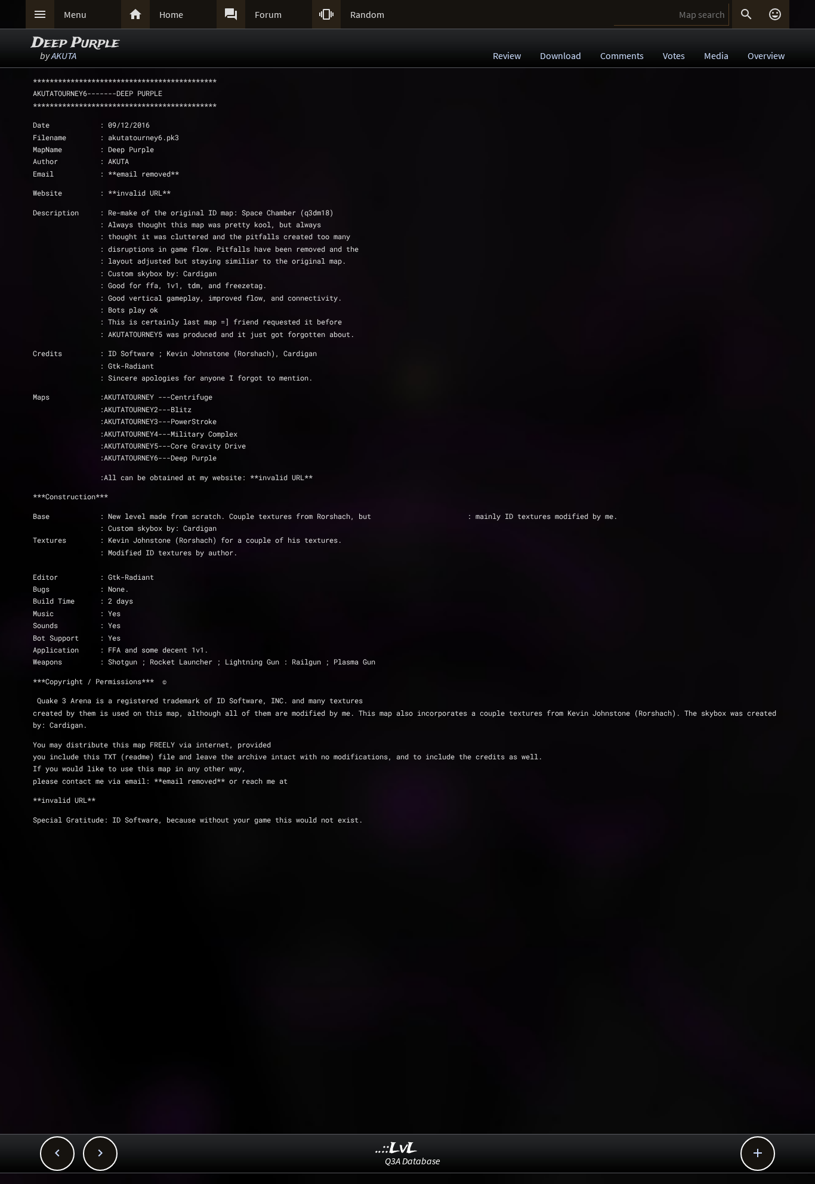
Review (507, 55)
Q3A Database (412, 1161)
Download (560, 55)
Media (716, 55)
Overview (766, 55)
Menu (75, 14)
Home (171, 14)
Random (367, 14)
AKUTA (63, 55)
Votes (674, 55)
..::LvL (396, 1148)
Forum (268, 14)
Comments (622, 55)
